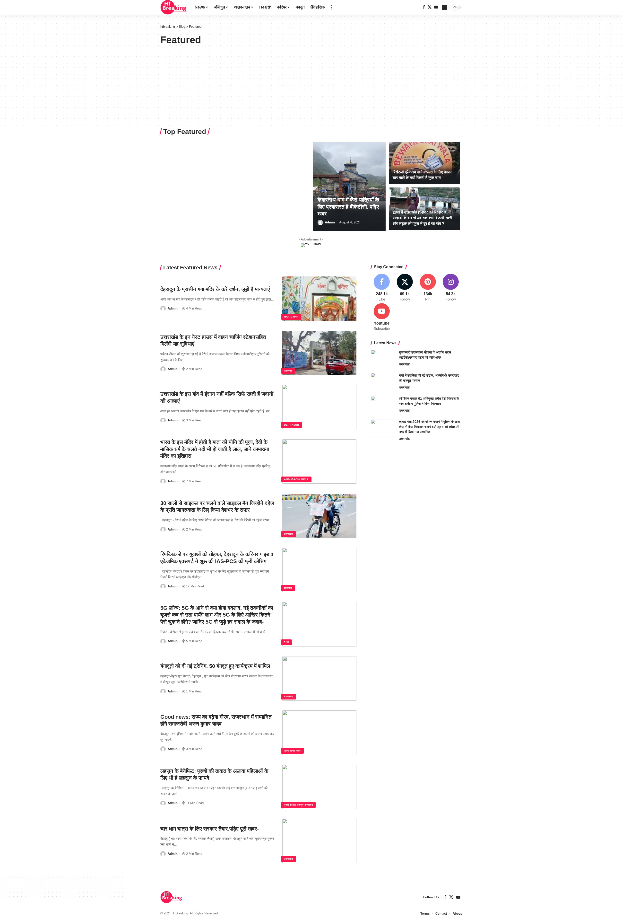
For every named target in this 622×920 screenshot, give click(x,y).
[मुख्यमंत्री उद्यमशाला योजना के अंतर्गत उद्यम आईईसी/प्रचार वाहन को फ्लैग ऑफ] (383, 359)
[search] (444, 7)
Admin (330, 222)
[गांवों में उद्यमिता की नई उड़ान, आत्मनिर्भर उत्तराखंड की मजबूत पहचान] (383, 382)
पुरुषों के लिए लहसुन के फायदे (298, 805)
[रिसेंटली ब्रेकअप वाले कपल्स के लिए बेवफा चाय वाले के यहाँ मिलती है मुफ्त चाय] (424, 163)
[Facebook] (424, 7)
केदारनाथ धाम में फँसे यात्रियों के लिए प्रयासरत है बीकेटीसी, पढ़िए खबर (348, 207)
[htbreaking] (173, 7)
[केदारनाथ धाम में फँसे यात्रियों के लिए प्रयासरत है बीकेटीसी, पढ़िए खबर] (349, 186)
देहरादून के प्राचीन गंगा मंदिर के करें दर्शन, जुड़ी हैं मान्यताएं (215, 289)
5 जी (286, 642)
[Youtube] (382, 317)
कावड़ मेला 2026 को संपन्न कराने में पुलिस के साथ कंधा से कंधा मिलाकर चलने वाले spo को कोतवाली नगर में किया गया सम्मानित (429, 427)
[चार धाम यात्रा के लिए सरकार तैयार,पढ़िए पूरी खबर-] (319, 841)
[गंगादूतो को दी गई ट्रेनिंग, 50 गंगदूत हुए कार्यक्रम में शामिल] (319, 678)
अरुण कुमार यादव (292, 750)
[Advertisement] (311, 82)
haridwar (291, 316)
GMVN (288, 370)
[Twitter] (429, 7)
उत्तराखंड (288, 534)
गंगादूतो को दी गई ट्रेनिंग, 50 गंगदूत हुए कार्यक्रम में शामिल (215, 666)
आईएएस (288, 588)
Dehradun (291, 425)
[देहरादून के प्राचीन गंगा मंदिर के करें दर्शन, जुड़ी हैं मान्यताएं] (319, 298)
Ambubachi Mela (296, 479)
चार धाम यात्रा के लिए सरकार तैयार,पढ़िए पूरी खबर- (209, 829)
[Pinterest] (428, 288)
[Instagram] (451, 288)
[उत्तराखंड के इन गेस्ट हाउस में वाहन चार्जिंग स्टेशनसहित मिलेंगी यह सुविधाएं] (319, 353)
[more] (331, 7)
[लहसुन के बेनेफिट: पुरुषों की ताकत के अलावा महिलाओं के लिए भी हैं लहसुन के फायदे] (319, 787)
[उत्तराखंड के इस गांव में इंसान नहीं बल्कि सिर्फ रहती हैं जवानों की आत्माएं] (319, 407)
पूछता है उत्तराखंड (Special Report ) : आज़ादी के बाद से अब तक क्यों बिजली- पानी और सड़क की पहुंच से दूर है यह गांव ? (422, 217)
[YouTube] (436, 7)
